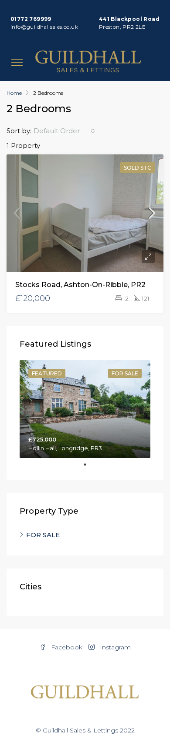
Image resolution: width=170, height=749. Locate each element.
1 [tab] (89, 464)
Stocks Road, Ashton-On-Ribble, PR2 (80, 285)
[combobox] (64, 131)
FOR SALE (43, 535)
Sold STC (137, 167)
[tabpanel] (85, 409)
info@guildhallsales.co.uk (44, 26)
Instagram (114, 647)
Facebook (65, 647)
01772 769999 (30, 19)
